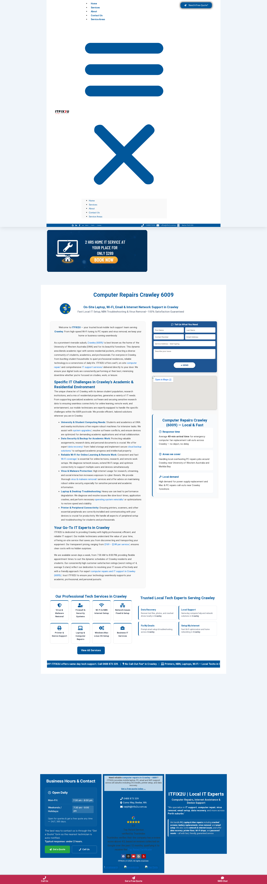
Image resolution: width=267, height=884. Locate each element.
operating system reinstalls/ (109, 499)
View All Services (91, 650)
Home (94, 3)
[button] (124, 112)
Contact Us (97, 15)
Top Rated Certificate (140, 849)
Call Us (86, 849)
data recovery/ (75, 446)
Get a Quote (59, 849)
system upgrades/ (82, 430)
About (94, 11)
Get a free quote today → (133, 789)
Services (95, 7)
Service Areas (98, 19)
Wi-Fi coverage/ (69, 459)
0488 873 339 (131, 798)
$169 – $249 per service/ (117, 544)
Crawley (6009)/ (96, 342)
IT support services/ (92, 367)
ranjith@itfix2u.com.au (135, 806)
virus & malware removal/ (84, 479)
